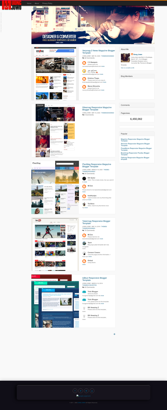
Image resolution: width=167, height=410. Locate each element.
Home (29, 3)
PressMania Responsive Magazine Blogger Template (136, 149)
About (37, 3)
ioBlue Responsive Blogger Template (94, 278)
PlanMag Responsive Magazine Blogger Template (96, 165)
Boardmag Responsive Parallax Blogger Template (135, 154)
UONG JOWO (81, 402)
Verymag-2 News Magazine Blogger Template (98, 51)
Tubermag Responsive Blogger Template (96, 222)
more (103, 66)
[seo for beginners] (84, 395)
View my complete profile (127, 68)
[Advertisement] (83, 357)
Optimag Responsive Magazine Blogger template (135, 158)
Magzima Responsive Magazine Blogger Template (135, 140)
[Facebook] (75, 390)
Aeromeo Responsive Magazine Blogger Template (135, 144)
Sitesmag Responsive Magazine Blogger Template (97, 108)
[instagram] (86, 390)
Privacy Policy (47, 3)
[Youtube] (92, 390)
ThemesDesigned (107, 56)
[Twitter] (80, 390)
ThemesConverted (89, 285)
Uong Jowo (137, 54)
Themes (106, 170)
